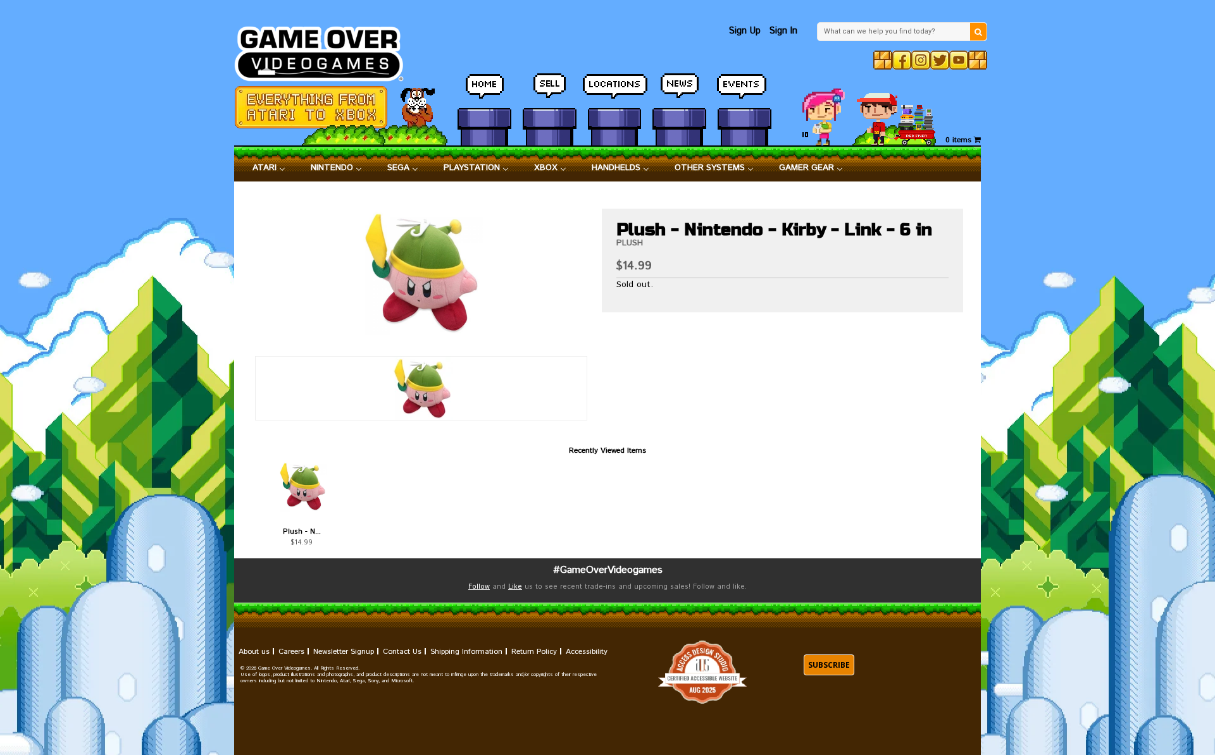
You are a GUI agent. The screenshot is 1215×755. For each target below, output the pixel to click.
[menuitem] (269, 168)
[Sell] (549, 92)
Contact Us (402, 651)
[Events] (744, 92)
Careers (291, 651)
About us (254, 651)
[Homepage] (326, 50)
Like (515, 587)
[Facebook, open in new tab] (901, 60)
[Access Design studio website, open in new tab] (702, 672)
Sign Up (745, 30)
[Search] (978, 31)
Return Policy (534, 651)
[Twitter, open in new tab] (939, 60)
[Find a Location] (614, 92)
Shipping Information (466, 651)
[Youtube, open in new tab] (958, 60)
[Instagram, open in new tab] (920, 60)
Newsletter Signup (343, 651)
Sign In (783, 30)
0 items (959, 140)
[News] (679, 92)
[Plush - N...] (301, 486)
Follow (479, 587)
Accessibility (587, 651)
